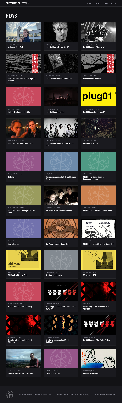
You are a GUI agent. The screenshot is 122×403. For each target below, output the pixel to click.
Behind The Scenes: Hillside (19, 112)
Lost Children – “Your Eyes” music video (21, 211)
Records (17, 3)
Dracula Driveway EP (91, 373)
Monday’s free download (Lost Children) (57, 341)
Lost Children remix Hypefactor (20, 143)
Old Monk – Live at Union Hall (57, 243)
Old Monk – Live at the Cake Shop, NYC (98, 243)
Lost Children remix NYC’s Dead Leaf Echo (60, 144)
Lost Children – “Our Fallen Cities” (96, 340)
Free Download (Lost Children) (20, 306)
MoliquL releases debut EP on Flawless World (61, 177)
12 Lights (11, 176)
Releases (89, 3)
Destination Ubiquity (54, 275)
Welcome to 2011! (90, 275)
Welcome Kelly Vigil (15, 47)
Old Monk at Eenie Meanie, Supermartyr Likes (93, 177)
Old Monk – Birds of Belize (18, 275)
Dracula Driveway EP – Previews (20, 373)
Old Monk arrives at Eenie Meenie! (59, 210)
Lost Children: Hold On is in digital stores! (21, 79)
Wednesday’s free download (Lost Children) (96, 307)
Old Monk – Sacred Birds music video (97, 210)
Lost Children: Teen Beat (55, 112)
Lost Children (13, 243)
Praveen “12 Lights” (91, 143)
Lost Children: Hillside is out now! (59, 78)
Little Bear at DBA (53, 373)
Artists (98, 3)
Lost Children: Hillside (92, 78)
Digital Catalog (84, 394)
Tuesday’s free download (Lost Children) (20, 341)
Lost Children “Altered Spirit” (57, 47)
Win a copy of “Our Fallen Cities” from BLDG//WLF (61, 307)
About (113, 3)
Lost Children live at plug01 (94, 112)
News (106, 3)
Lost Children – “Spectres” (94, 47)
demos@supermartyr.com (108, 394)
